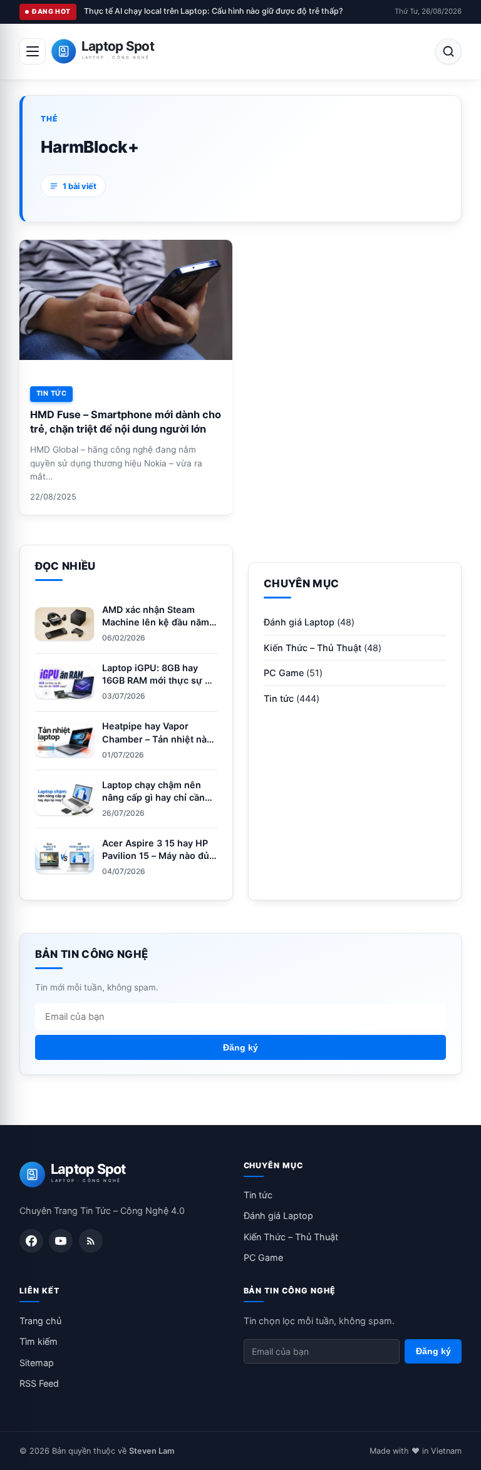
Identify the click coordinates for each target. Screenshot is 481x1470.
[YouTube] (61, 1241)
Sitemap (36, 1362)
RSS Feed (39, 1383)
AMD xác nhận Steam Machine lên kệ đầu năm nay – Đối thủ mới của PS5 (158, 622)
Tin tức (51, 393)
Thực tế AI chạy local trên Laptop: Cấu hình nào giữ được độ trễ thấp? (213, 11)
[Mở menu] (32, 51)
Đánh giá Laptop (299, 622)
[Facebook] (31, 1241)
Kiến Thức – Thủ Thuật (312, 647)
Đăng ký (240, 1047)
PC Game (284, 672)
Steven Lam (151, 1451)
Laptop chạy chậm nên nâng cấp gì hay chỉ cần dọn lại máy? (153, 797)
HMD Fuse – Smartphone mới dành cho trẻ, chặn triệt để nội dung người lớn (125, 421)
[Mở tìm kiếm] (448, 51)
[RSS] (91, 1241)
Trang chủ (40, 1320)
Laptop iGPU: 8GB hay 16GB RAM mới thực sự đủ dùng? (159, 680)
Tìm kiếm (38, 1341)
